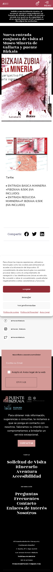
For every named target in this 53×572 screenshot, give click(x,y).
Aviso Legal (45, 312)
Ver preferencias (26, 305)
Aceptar (26, 289)
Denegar (26, 297)
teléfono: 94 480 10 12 (26, 556)
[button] (26, 234)
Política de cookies (11, 312)
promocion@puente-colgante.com (26, 564)
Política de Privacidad (29, 312)
